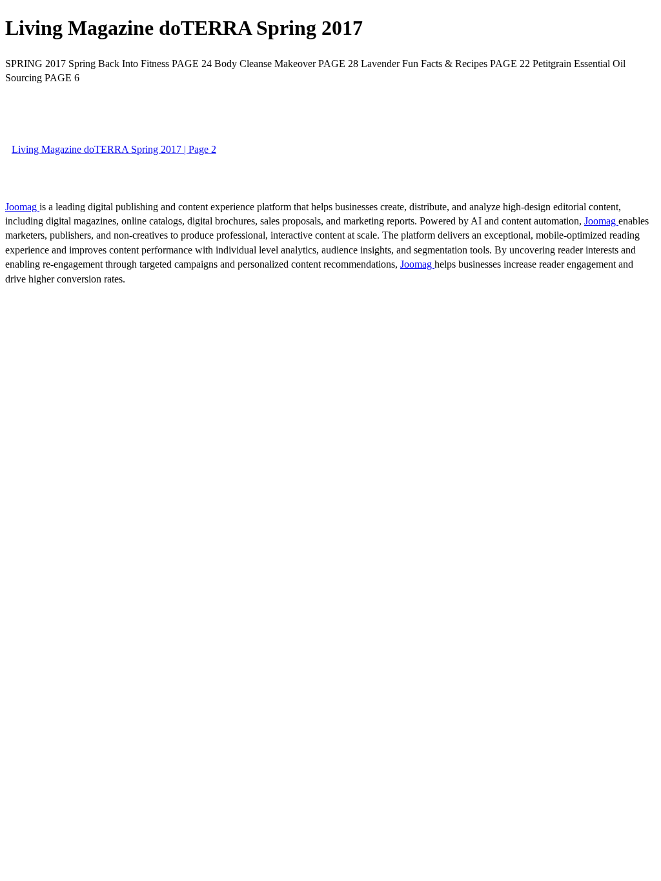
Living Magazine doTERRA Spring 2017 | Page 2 (114, 149)
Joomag (22, 206)
